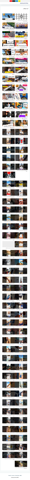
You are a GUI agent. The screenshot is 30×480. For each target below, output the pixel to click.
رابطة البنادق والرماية (24, 3)
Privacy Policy (17, 475)
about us (13, 475)
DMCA (21, 475)
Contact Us (10, 475)
